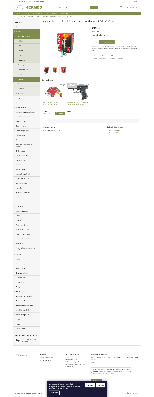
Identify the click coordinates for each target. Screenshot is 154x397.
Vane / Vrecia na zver (22, 230)
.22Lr (20, 46)
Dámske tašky (20, 140)
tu (66, 388)
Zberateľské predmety (23, 315)
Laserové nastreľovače (23, 174)
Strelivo (18, 32)
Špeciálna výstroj (21, 103)
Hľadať (94, 7)
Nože (17, 197)
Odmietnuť (89, 385)
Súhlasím (101, 385)
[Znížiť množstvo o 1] (98, 43)
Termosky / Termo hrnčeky (24, 296)
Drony (18, 319)
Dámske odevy (20, 135)
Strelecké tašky (21, 278)
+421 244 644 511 (47, 360)
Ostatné (18, 220)
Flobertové (21, 89)
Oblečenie (19, 206)
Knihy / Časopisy (21, 169)
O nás (67, 357)
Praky (18, 259)
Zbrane (18, 27)
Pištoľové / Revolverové (24, 65)
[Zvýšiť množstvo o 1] (98, 41)
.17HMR (21, 55)
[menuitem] (17, 13)
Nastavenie (54, 393)
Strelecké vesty (21, 282)
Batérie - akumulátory (23, 117)
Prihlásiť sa (96, 380)
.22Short (21, 41)
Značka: (46, 24)
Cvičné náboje (20, 151)
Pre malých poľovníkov (23, 239)
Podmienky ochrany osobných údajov (75, 362)
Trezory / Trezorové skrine (24, 305)
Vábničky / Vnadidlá (22, 310)
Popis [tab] (44, 121)
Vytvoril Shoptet (134, 393)
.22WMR (21, 51)
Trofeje (18, 287)
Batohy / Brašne (21, 126)
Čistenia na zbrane (22, 156)
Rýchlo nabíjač (20, 268)
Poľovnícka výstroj (22, 225)
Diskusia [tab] (52, 121)
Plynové (20, 74)
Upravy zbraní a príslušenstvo (25, 112)
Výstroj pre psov (21, 108)
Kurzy (18, 324)
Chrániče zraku (21, 160)
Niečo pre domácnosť (23, 193)
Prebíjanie (19, 244)
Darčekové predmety (23, 131)
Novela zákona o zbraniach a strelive (75, 364)
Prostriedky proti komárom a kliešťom (25, 249)
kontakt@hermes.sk (48, 358)
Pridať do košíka (108, 42)
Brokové (20, 93)
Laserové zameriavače (23, 179)
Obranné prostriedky (23, 211)
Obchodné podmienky (71, 360)
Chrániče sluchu (21, 165)
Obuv (18, 216)
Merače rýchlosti (21, 183)
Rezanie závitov (21, 329)
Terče (18, 292)
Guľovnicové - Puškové (24, 70)
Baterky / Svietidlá (22, 121)
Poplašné (20, 79)
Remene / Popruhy (22, 264)
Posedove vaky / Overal (23, 234)
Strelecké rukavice (22, 273)
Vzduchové (21, 84)
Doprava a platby (70, 366)
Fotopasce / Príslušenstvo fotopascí (24, 145)
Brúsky (18, 202)
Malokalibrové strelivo (24, 36)
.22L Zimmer (22, 60)
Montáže (19, 188)
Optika (18, 98)
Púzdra (18, 255)
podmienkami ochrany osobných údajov (104, 373)
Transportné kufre (22, 301)
